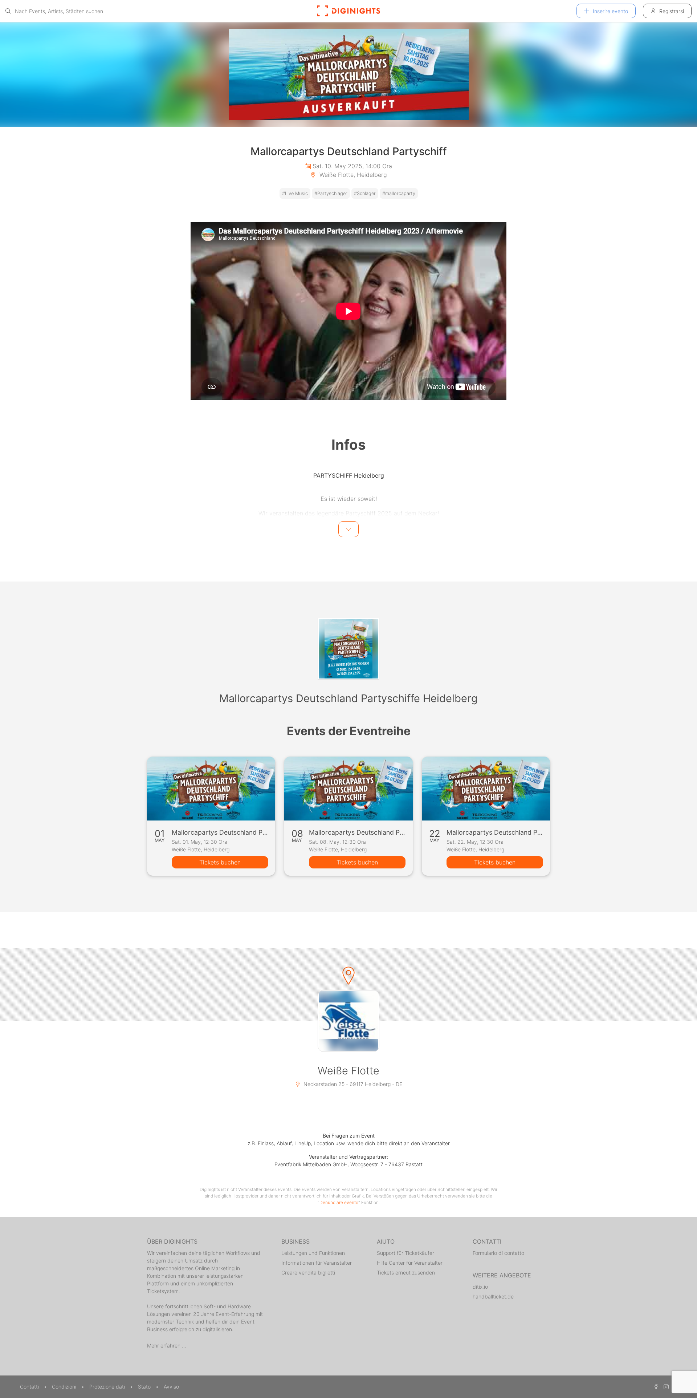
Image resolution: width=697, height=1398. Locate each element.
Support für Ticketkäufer (405, 1253)
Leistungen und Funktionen (313, 1253)
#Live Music (295, 193)
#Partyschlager (330, 193)
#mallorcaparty (398, 193)
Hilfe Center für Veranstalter (410, 1263)
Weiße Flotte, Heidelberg (352, 174)
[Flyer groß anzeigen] (348, 74)
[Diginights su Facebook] (655, 1386)
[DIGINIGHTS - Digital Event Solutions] (348, 11)
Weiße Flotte (348, 1070)
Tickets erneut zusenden (406, 1272)
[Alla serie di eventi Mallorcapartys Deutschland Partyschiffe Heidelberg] (348, 648)
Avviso (171, 1386)
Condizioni (65, 1386)
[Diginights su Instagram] (665, 1386)
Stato (145, 1386)
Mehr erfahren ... (166, 1345)
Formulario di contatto (498, 1253)
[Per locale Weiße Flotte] (348, 1021)
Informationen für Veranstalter (316, 1263)
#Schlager (365, 193)
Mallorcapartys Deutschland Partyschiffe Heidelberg (348, 698)
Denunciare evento (338, 1202)
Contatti (30, 1386)
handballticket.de (493, 1296)
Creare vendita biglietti (308, 1272)
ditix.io (480, 1287)
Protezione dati (107, 1386)
